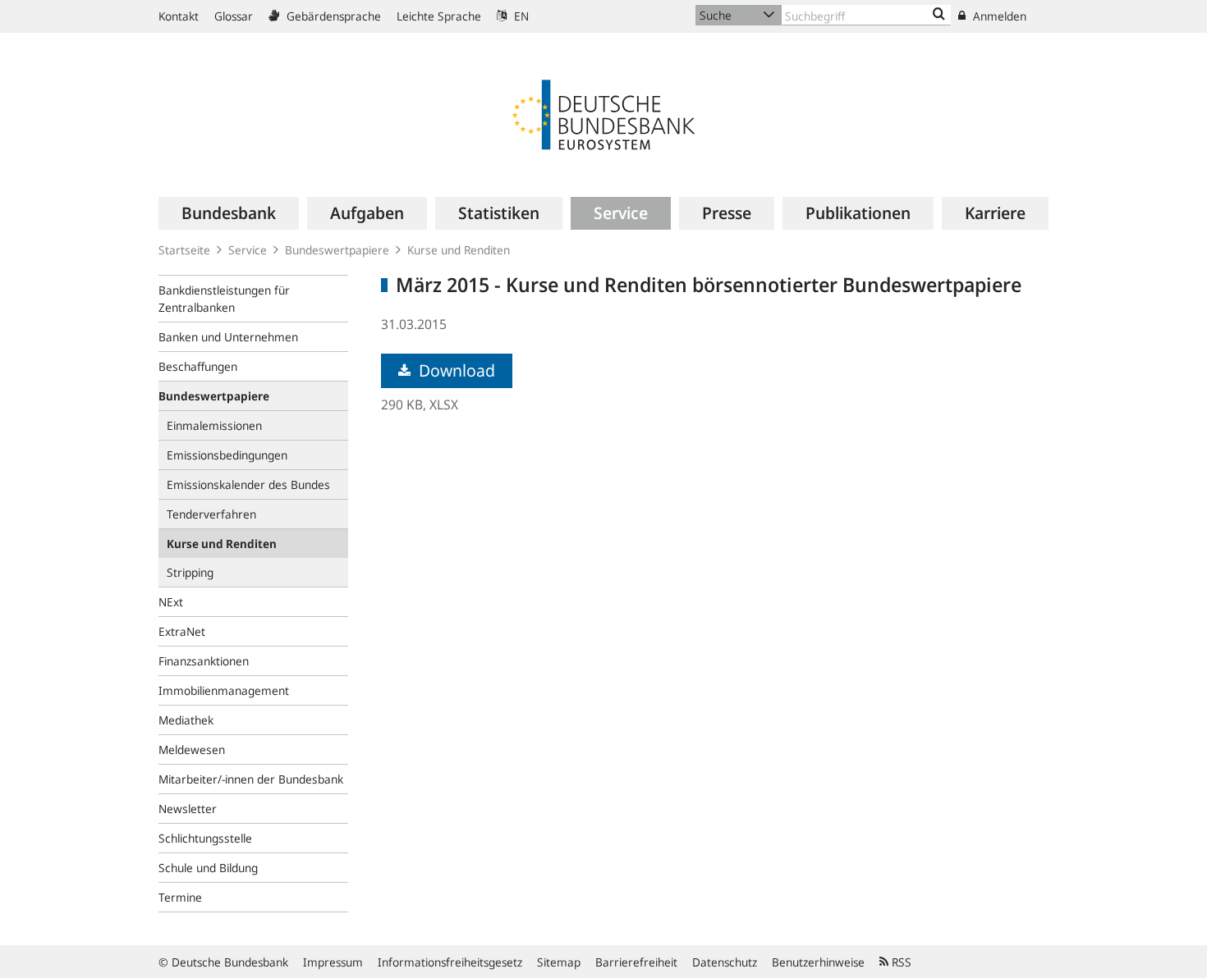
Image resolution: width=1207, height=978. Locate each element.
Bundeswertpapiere (337, 250)
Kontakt (178, 16)
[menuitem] (228, 213)
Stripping (190, 572)
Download (455, 370)
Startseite (184, 250)
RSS (899, 962)
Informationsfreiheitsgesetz (450, 962)
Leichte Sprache (439, 16)
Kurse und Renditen (458, 250)
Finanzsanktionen (203, 661)
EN (520, 16)
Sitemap (559, 962)
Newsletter (187, 808)
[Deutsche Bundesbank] (603, 113)
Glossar (233, 16)
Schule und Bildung (208, 867)
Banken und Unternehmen (228, 337)
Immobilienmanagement (223, 690)
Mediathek (185, 720)
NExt (170, 602)
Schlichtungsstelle (205, 838)
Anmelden (998, 16)
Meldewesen (191, 749)
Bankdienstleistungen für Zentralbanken (224, 298)
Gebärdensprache (332, 16)
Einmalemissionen (214, 425)
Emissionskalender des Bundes (248, 484)
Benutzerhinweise (818, 962)
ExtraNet (181, 631)
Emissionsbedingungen (227, 455)
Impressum (333, 962)
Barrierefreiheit (636, 962)
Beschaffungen (197, 366)
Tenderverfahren (211, 514)
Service (247, 250)
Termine (180, 897)
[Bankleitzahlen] (939, 15)
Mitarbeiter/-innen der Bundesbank (250, 779)
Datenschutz (724, 962)
